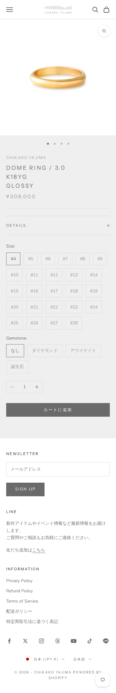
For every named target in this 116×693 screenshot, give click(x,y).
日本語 (79, 659)
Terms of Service (22, 601)
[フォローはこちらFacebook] (9, 641)
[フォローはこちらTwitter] (25, 641)
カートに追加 (58, 410)
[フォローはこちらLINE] (106, 641)
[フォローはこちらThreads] (57, 641)
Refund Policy (19, 591)
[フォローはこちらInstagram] (41, 641)
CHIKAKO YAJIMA (26, 157)
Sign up (25, 489)
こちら (38, 550)
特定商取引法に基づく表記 (32, 622)
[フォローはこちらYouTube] (74, 641)
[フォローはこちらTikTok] (90, 641)
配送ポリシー (19, 611)
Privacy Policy (19, 581)
